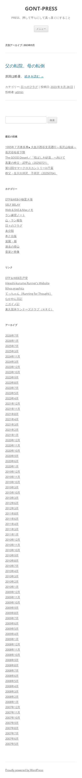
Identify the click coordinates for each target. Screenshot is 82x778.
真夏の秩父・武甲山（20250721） (27, 163)
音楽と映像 (12, 252)
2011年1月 (12, 534)
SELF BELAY (12, 205)
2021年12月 (12, 403)
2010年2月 (12, 581)
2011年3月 (12, 529)
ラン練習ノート (15, 215)
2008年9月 (12, 660)
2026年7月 (12, 335)
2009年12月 (12, 592)
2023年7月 (12, 388)
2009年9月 (12, 608)
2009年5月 (12, 629)
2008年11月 (12, 649)
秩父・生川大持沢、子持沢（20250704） (31, 173)
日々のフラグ (29, 87)
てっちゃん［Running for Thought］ (28, 294)
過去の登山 (12, 246)
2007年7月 (12, 733)
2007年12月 (12, 707)
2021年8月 (12, 414)
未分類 (9, 231)
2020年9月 (12, 456)
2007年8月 (12, 728)
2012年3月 (12, 508)
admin (19, 92)
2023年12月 (12, 367)
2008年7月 (12, 670)
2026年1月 (12, 341)
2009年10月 (12, 602)
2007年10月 (12, 718)
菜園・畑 (11, 241)
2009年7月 (12, 618)
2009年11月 (12, 597)
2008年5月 (12, 681)
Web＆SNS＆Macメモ (19, 210)
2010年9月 (12, 555)
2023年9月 (12, 377)
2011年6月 (12, 519)
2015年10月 (12, 492)
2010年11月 (12, 545)
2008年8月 (12, 665)
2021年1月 (12, 435)
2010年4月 (12, 571)
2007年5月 (12, 744)
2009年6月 (12, 623)
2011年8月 (12, 513)
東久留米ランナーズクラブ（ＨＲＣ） (29, 309)
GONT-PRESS (41, 8)
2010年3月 (12, 576)
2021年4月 (12, 419)
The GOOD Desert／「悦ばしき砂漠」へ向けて (35, 157)
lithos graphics (14, 288)
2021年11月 (12, 409)
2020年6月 (12, 461)
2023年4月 (12, 398)
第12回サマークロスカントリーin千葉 (29, 168)
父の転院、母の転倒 (25, 66)
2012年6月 (12, 503)
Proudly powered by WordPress (24, 770)
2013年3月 (12, 498)
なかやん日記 (13, 299)
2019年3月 (12, 487)
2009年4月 (12, 634)
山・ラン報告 (13, 220)
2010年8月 (12, 561)
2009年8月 (12, 613)
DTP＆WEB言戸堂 (16, 278)
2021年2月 (12, 430)
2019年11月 (12, 477)
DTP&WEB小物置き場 (19, 199)
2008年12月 (12, 644)
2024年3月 (12, 362)
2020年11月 (12, 445)
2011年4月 (12, 524)
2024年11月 (12, 356)
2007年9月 (12, 723)
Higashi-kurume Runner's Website (27, 283)
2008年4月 (12, 686)
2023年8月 (12, 383)
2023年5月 (12, 393)
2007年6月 (12, 738)
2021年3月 (12, 424)
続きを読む (34, 76)
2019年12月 (12, 472)
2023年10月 (12, 372)
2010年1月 (12, 587)
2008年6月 (12, 676)
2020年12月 (12, 440)
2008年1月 (12, 702)
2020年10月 (12, 451)
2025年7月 (12, 346)
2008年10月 (12, 655)
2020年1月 (12, 466)
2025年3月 (12, 351)
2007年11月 (12, 712)
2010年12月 (12, 540)
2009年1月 (12, 639)
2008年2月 (12, 697)
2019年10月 (12, 482)
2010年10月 (12, 550)
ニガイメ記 (12, 304)
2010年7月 (12, 566)
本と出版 (11, 236)
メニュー (41, 28)
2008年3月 (12, 691)
